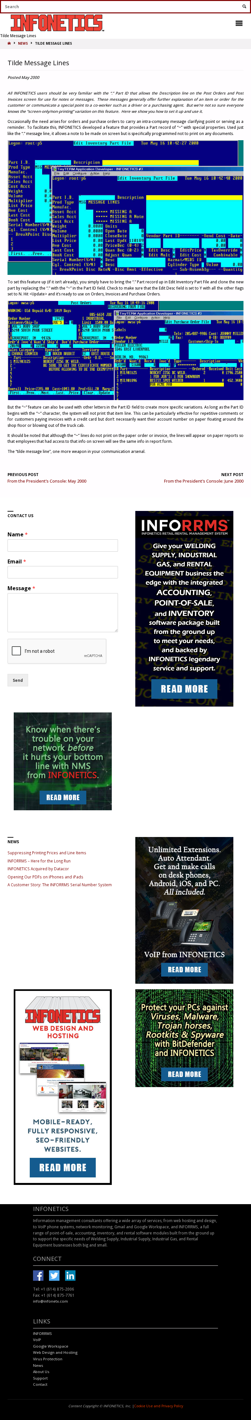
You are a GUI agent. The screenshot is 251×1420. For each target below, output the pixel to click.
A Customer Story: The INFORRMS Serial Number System (60, 884)
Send (18, 680)
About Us (41, 1371)
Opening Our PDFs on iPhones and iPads (45, 876)
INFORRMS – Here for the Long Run (39, 860)
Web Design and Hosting (55, 1352)
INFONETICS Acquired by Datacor (38, 868)
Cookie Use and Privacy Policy (158, 1406)
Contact (40, 1384)
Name (18, 534)
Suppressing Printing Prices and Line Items (47, 852)
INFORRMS (42, 1333)
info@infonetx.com (50, 1301)
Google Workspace (50, 1346)
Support (40, 1378)
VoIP (37, 1339)
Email (17, 561)
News (38, 1365)
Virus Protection (47, 1358)
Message (21, 588)
